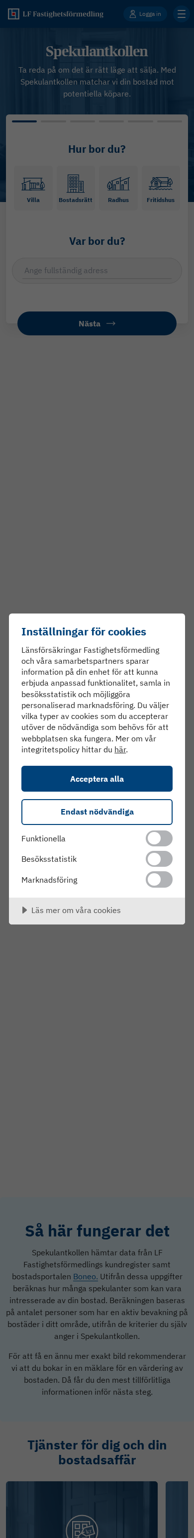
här (120, 749)
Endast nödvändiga (97, 811)
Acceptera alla (97, 778)
